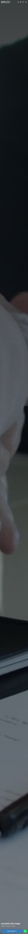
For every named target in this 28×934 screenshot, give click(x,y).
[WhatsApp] (25, 931)
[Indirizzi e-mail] (20, 2)
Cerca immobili (11, 931)
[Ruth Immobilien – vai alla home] (5, 2)
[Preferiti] (23, 2)
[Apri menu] (26, 2)
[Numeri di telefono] (18, 2)
